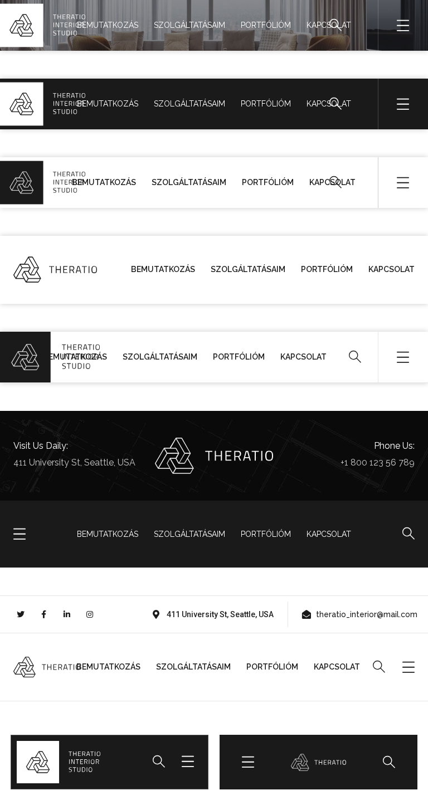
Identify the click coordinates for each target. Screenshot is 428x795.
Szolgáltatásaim (189, 25)
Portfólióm (266, 25)
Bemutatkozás (107, 25)
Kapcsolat (329, 25)
